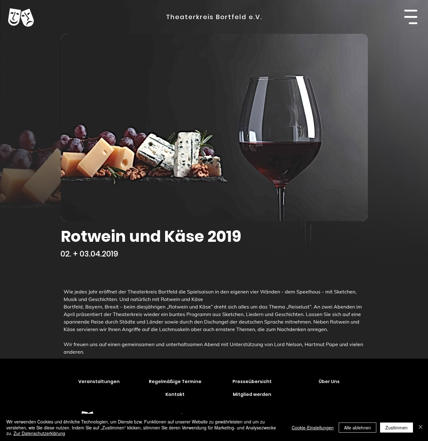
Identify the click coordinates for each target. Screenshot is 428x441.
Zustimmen (396, 427)
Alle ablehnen (357, 427)
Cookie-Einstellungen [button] (313, 427)
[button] (410, 17)
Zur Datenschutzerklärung (39, 433)
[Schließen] (420, 427)
